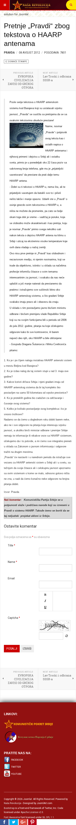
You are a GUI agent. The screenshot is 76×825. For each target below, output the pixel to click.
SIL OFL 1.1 (48, 817)
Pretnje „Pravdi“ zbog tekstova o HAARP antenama (37, 34)
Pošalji (11, 648)
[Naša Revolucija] (31, 5)
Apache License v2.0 (32, 812)
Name (12, 561)
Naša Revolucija (12, 803)
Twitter (16, 767)
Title (11, 545)
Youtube (16, 774)
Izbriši (27, 648)
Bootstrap (9, 808)
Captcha (14, 617)
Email (11, 578)
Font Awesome (12, 817)
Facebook (17, 759)
